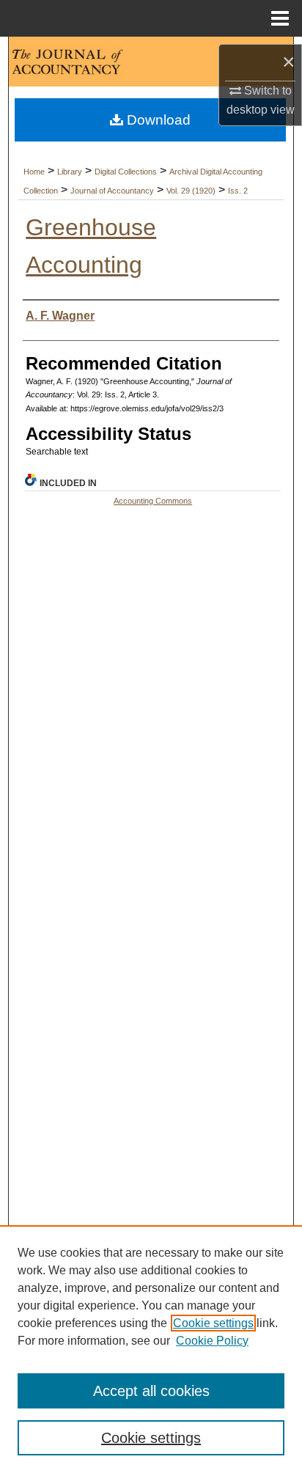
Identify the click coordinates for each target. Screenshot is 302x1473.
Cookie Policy (212, 1340)
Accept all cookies (151, 1391)
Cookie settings (213, 1323)
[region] (151, 1349)
